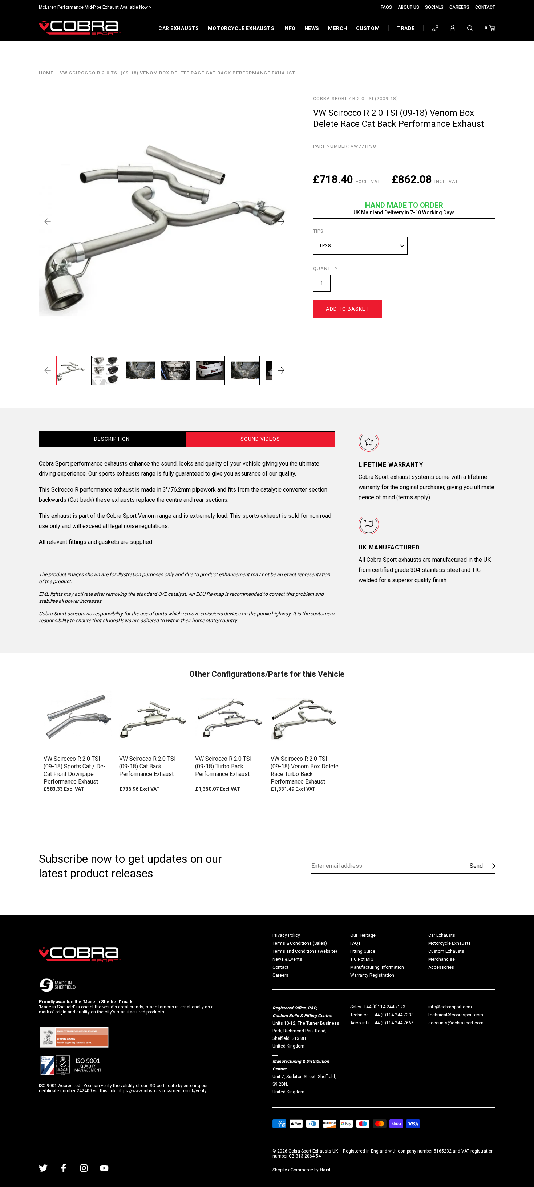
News (311, 28)
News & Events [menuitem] (287, 959)
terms (405, 497)
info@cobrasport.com (450, 1006)
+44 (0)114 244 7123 (384, 1006)
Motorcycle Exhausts (241, 28)
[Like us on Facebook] (63, 1168)
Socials (434, 7)
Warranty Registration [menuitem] (372, 975)
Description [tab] (112, 439)
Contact (485, 7)
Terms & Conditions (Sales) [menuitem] (299, 943)
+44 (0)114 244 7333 (393, 1014)
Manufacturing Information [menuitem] (377, 967)
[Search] (470, 28)
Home (46, 73)
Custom (368, 28)
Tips (318, 231)
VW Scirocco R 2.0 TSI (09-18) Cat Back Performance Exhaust (147, 766)
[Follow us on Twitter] (43, 1168)
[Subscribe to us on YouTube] (104, 1168)
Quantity (325, 268)
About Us (408, 7)
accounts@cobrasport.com (456, 1022)
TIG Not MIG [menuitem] (361, 959)
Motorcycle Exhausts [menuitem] (449, 943)
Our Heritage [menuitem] (363, 935)
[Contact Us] (435, 28)
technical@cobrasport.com (455, 1014)
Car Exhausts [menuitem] (441, 935)
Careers (459, 7)
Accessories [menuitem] (441, 967)
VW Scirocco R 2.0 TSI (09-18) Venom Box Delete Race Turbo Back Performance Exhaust (305, 770)
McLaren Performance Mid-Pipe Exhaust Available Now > (95, 7)
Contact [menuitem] (280, 967)
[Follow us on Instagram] (84, 1168)
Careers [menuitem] (280, 975)
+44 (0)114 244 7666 (393, 1022)
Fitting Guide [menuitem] (362, 951)
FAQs (386, 7)
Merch (337, 28)
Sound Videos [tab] (260, 439)
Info (289, 28)
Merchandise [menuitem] (441, 959)
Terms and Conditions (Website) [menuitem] (304, 951)
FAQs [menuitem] (355, 943)
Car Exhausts (178, 28)
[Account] (453, 28)
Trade (406, 28)
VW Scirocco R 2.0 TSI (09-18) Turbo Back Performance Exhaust (223, 766)
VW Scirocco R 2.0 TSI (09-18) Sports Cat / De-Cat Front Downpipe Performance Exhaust (75, 770)
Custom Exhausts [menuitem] (446, 951)
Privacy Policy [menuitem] (286, 935)
